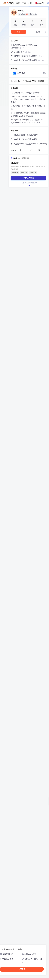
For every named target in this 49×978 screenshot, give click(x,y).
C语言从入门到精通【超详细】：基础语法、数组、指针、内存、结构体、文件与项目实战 (28, 99)
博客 (18, 3)
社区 (30, 3)
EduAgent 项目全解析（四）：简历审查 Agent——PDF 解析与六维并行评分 (26, 120)
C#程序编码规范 (21, 52)
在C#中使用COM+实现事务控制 (27, 60)
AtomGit (40, 3)
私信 (38, 32)
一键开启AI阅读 (28, 178)
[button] (28, 185)
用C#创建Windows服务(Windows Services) (24, 46)
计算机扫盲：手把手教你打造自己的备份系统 (28, 107)
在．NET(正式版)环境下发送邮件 (27, 56)
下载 (24, 3)
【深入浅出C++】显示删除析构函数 (25, 92)
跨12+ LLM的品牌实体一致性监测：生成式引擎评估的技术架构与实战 (28, 114)
